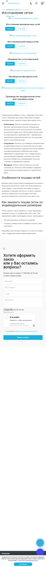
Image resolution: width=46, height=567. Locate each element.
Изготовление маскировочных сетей (23, 24)
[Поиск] (36, 3)
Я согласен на (21, 331)
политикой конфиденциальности (28, 560)
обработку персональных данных (26, 331)
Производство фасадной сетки (23, 76)
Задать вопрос (23, 337)
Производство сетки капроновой (23, 59)
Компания (6, 553)
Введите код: (8, 312)
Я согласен (23, 564)
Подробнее (21, 29)
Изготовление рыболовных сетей (23, 42)
